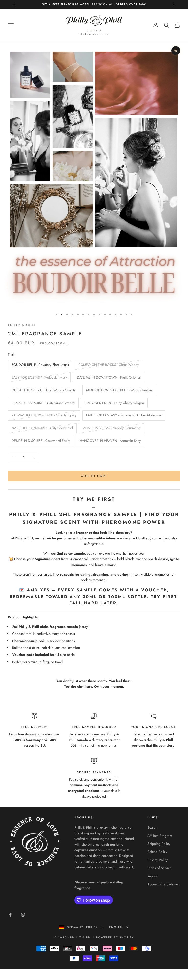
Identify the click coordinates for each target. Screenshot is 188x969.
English (116, 927)
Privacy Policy (157, 859)
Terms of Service (159, 867)
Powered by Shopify (115, 937)
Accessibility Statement (163, 884)
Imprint (152, 876)
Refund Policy (157, 851)
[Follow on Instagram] (23, 914)
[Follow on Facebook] (10, 914)
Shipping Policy (158, 843)
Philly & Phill (22, 325)
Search (152, 827)
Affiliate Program (159, 835)
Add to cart (94, 476)
